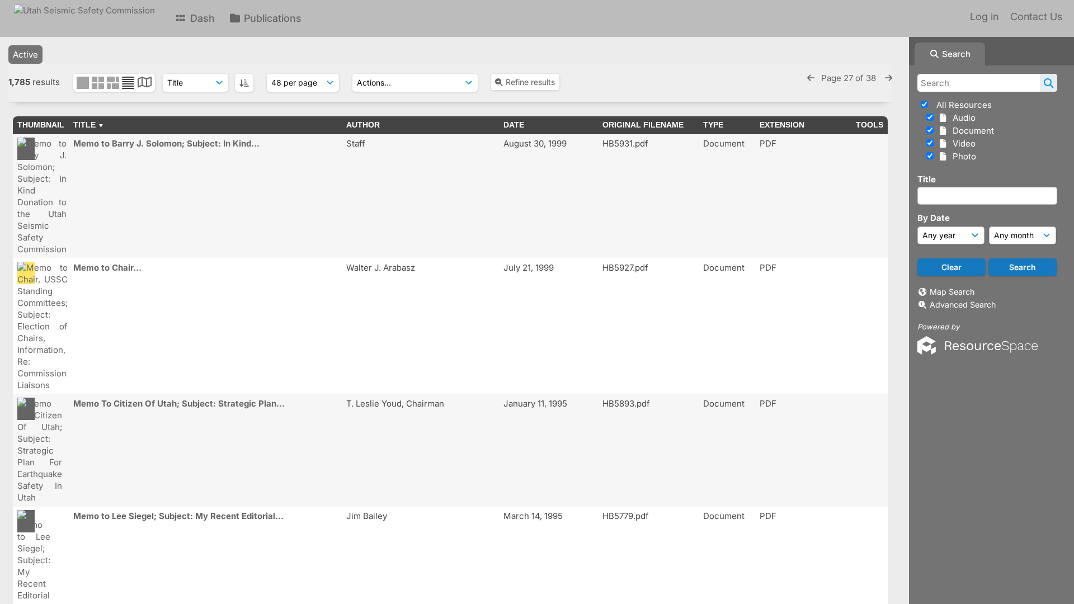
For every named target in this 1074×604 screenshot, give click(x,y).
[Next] (888, 78)
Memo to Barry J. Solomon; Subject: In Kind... (166, 143)
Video (962, 143)
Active (25, 54)
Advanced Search (963, 304)
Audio (962, 117)
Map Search (952, 291)
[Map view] (144, 83)
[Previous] (810, 78)
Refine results (530, 82)
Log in (984, 16)
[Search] (1048, 83)
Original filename (643, 124)
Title (926, 179)
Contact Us (1036, 16)
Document (971, 130)
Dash (201, 18)
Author (363, 124)
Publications (271, 18)
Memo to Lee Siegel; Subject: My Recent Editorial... (178, 516)
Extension (782, 124)
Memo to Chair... (107, 267)
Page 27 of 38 (849, 78)
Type (713, 124)
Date (513, 124)
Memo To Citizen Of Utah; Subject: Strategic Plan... (179, 403)
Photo (962, 156)
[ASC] (244, 83)
